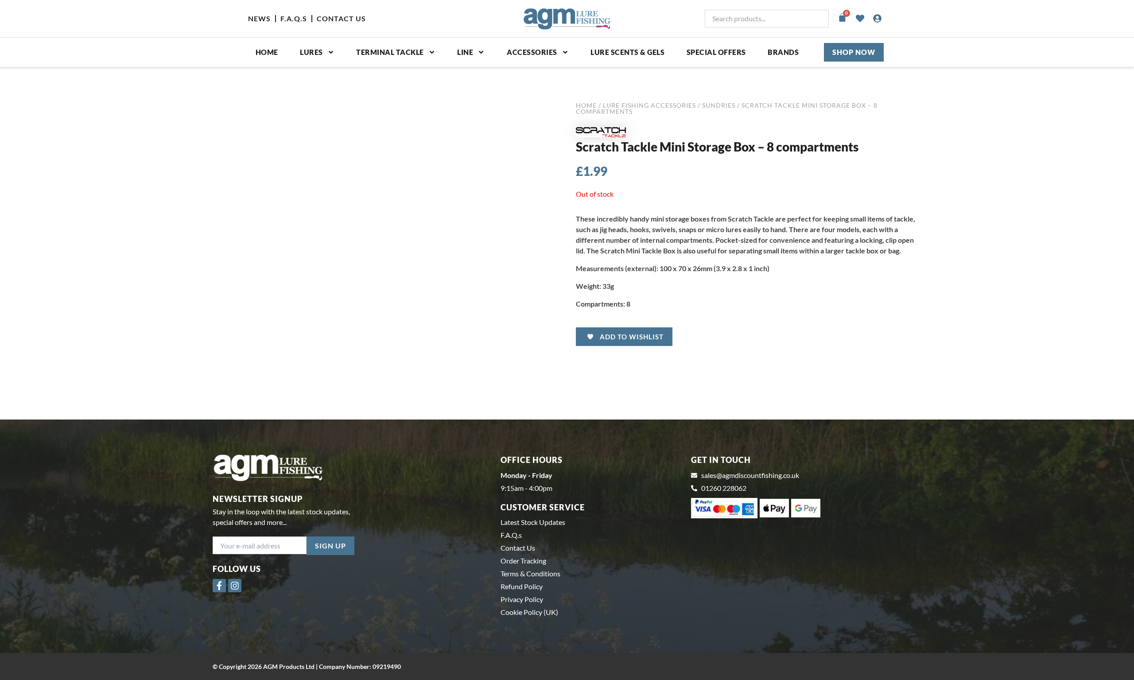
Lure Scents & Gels (627, 52)
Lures (311, 52)
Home (267, 52)
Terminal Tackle (390, 52)
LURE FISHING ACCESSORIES (649, 105)
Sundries (718, 105)
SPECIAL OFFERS (716, 52)
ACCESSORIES (532, 52)
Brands (783, 52)
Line (465, 52)
